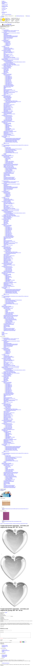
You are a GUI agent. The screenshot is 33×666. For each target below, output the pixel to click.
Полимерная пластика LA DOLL (8, 133)
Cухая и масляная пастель (7, 212)
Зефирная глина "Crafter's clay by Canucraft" (10, 131)
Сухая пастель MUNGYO (9, 62)
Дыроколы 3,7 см (8, 44)
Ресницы (5, 153)
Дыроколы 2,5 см (8, 43)
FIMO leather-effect (8, 128)
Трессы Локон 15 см (8, 83)
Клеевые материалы (5, 58)
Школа (3, 334)
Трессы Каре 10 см (8, 79)
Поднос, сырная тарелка (9, 162)
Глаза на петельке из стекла (10, 151)
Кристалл (7, 159)
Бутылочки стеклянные (7, 49)
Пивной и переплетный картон (8, 37)
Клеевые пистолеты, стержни (8, 54)
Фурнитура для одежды (7, 108)
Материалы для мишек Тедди (6, 95)
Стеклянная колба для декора (8, 199)
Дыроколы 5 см (8, 196)
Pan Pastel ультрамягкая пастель (8, 60)
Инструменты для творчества (6, 50)
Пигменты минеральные (7, 134)
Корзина (3, 3)
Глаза (4, 146)
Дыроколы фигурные (5, 40)
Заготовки (3, 46)
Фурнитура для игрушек (5, 145)
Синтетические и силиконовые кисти (9, 63)
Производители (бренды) (5, 650)
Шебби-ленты (6, 71)
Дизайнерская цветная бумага (8, 38)
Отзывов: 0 (2, 619)
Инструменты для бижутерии (8, 52)
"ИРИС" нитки (6, 93)
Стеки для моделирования (7, 120)
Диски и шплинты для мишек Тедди (9, 104)
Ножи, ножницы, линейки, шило (8, 55)
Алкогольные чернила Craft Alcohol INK (10, 31)
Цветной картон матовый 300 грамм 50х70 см (10, 36)
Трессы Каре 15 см (8, 80)
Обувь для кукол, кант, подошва (8, 86)
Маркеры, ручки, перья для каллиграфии (10, 64)
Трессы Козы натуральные (9, 84)
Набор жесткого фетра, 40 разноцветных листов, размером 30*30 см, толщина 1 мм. (16, 296)
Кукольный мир (4, 73)
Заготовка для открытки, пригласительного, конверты (12, 32)
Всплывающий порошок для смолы (9, 172)
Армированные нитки (7, 96)
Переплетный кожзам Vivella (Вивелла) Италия (12, 139)
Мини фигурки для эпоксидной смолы (9, 179)
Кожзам (5, 137)
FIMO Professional (8, 125)
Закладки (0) (4, 1)
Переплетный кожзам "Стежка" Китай (11, 141)
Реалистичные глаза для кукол (8, 267)
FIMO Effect (7, 126)
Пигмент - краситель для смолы (8, 165)
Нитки (5, 94)
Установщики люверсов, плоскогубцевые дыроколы (11, 366)
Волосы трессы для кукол (7, 74)
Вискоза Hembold (8, 98)
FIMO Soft (7, 124)
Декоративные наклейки (7, 65)
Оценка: (1, 639)
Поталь (5, 176)
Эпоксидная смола (6, 156)
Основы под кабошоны (9, 169)
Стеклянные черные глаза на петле (11, 102)
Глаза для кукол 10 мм (9, 118)
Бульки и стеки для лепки (7, 51)
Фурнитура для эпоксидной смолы (9, 167)
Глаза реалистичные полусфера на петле (11, 100)
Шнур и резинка (6, 72)
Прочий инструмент (7, 56)
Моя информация (4, 2)
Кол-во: (1, 616)
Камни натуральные (7, 174)
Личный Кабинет (4, 655)
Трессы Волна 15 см (8, 81)
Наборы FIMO (8, 129)
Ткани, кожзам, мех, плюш (6, 136)
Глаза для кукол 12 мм (9, 270)
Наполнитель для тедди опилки (8, 107)
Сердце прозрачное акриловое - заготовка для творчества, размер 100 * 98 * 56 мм (15, 523)
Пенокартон (5, 34)
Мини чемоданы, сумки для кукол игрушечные (11, 91)
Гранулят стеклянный (7, 254)
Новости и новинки (5, 6)
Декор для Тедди (6, 103)
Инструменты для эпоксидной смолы (9, 177)
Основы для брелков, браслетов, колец (11, 168)
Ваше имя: (1, 630)
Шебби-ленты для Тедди (7, 109)
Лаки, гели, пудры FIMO (9, 130)
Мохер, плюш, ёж (8, 99)
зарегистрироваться (8, 14)
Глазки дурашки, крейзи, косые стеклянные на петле (13, 101)
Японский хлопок (6, 143)
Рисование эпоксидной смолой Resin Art (10, 178)
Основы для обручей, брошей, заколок (9, 113)
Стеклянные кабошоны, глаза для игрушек (12, 152)
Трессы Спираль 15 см (9, 82)
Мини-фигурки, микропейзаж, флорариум (8, 121)
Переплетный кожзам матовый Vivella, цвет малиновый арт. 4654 (11, 521)
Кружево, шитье (6, 69)
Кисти (5, 53)
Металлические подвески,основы (7, 112)
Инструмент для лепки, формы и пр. (9, 135)
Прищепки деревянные (7, 67)
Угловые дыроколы (6, 45)
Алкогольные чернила (5, 29)
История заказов (4, 12)
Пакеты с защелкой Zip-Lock (8, 66)
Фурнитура (5, 114)
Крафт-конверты (6, 33)
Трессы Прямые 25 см (9, 78)
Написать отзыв (6, 619)
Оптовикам (3, 646)
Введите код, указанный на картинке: (5, 642)
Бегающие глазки (8, 147)
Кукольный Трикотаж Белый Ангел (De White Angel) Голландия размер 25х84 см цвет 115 (15, 508)
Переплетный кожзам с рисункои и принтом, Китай (13, 138)
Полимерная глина (5, 122)
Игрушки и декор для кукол (8, 89)
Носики (5, 154)
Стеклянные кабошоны (9, 170)
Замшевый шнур (6, 68)
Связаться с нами (4, 8)
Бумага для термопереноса (8, 225)
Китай (6, 612)
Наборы (7, 160)
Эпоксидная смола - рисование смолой (7, 155)
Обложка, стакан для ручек (9, 312)
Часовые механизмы (8, 171)
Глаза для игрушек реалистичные (10, 149)
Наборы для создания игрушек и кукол (9, 241)
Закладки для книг (8, 158)
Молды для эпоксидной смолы (8, 157)
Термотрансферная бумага (7, 35)
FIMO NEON (7, 127)
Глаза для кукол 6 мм (9, 116)
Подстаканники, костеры (9, 163)
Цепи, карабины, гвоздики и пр (10, 479)
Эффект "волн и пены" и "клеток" (9, 166)
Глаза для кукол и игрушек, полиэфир (11, 150)
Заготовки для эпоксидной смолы (9, 173)
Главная (1, 523)
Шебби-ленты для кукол (7, 395)
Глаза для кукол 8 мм (9, 117)
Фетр (3, 144)
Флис (4, 88)
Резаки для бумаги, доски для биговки (9, 57)
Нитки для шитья (6, 70)
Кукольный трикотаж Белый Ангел (9, 85)
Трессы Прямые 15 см (9, 228)
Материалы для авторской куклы (7, 115)
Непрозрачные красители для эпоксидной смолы (11, 164)
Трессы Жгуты (8, 75)
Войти (3, 14)
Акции (3, 10)
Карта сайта (4, 9)
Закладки (3, 657)
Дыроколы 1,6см (8, 42)
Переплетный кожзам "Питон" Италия (11, 140)
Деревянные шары (6, 47)
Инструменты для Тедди (7, 105)
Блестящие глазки (8, 299)
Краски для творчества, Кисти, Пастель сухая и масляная (10, 59)
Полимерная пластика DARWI (8, 283)
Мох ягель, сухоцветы (7, 175)
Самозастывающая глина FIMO (10, 437)
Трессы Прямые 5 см (9, 76)
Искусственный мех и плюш (8, 106)
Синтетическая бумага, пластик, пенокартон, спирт (11, 30)
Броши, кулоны (8, 309)
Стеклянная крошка (7, 325)
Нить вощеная (6, 110)
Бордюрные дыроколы (7, 41)
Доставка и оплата (4, 5)
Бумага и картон (4, 183)
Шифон (5, 87)
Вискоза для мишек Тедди (7, 97)
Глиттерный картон (7, 39)
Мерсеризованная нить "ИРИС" (8, 111)
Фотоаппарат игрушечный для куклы (9, 92)
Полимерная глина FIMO (7, 123)
